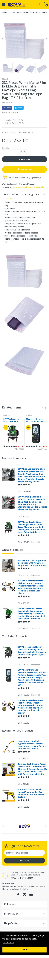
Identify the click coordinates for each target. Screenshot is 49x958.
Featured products (14, 458)
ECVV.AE (5, 79)
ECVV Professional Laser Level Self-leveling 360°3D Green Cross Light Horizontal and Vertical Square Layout (13, 420)
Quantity (5, 148)
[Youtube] (31, 895)
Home (4, 12)
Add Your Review (9, 102)
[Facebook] (18, 895)
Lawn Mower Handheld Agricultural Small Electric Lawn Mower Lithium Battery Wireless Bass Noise (32, 745)
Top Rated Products (14, 636)
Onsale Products (12, 550)
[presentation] (43, 408)
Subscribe (24, 860)
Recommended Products (17, 730)
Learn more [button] (8, 942)
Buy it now (24, 159)
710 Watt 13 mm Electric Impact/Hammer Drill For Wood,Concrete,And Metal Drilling (31, 793)
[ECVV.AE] (16, 4)
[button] (9, 446)
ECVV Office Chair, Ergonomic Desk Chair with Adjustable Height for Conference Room (32, 563)
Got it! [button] (24, 950)
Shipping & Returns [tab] (33, 194)
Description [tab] (11, 194)
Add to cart (26, 169)
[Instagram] (24, 895)
